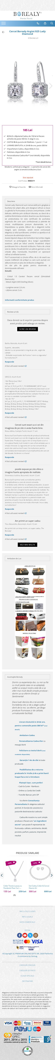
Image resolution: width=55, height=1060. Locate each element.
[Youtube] (24, 935)
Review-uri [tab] (12, 312)
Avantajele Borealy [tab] (15, 677)
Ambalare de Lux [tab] (14, 558)
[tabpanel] (27, 83)
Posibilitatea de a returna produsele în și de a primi (32, 773)
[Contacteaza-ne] (38, 23)
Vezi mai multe (27, 544)
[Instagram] (35, 935)
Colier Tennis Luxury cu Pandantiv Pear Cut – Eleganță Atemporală (13, 887)
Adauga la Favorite (18, 187)
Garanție (29, 760)
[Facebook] (19, 935)
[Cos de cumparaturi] (45, 23)
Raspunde (9, 361)
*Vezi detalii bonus (43, 162)
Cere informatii (37, 187)
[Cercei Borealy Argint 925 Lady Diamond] (27, 83)
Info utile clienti (27, 911)
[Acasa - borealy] (27, 16)
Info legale (27, 916)
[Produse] (3, 24)
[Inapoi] (2, 32)
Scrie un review (27, 329)
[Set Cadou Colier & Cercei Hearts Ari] (40, 872)
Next (50, 86)
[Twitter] (30, 935)
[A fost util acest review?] (26, 366)
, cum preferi (31, 782)
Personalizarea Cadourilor (31, 741)
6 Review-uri (33, 38)
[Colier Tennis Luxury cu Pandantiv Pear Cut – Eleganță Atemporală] (15, 872)
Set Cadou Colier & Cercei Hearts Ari (39, 887)
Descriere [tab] (11, 201)
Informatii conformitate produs (19, 300)
